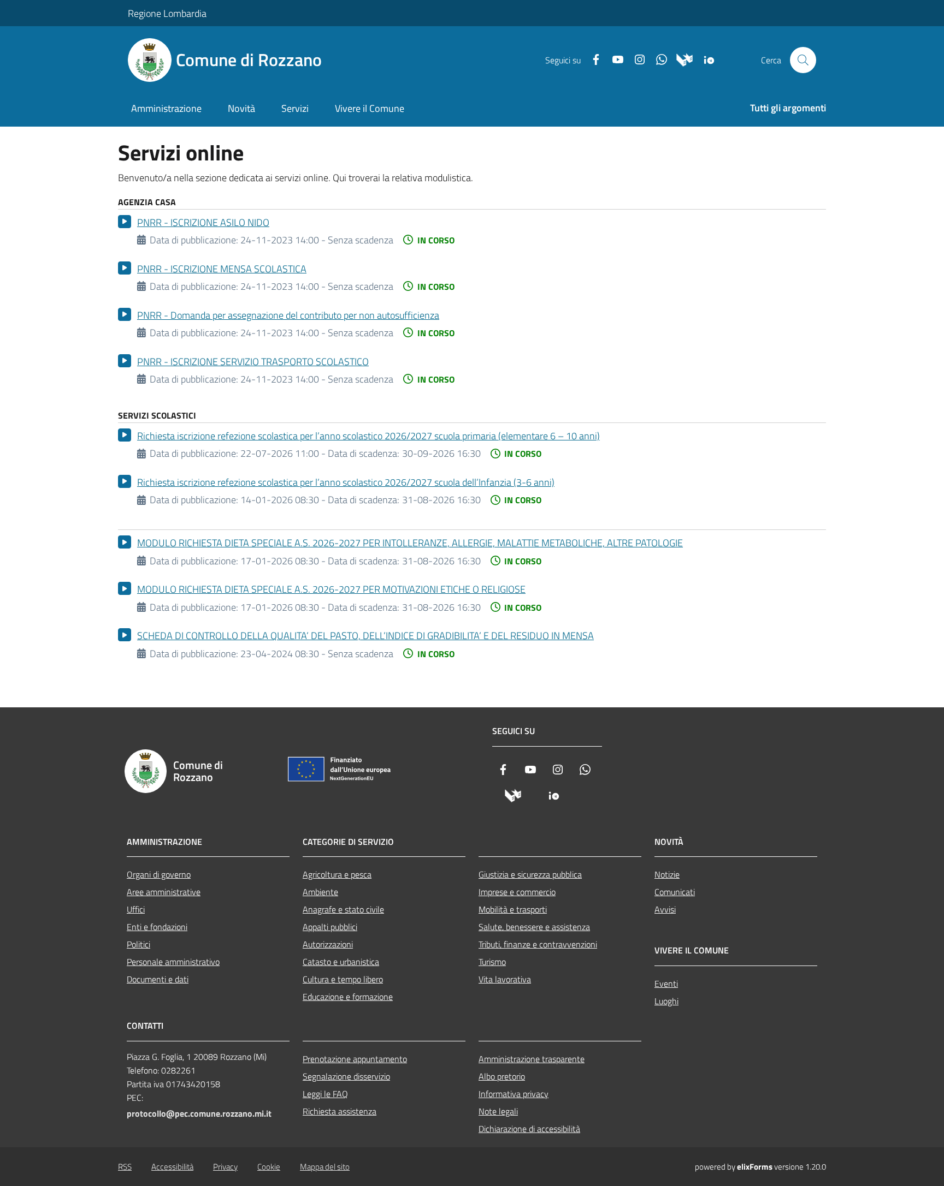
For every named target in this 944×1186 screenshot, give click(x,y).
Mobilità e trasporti (513, 909)
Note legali (498, 1111)
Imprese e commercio (517, 891)
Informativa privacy (513, 1093)
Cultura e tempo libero (343, 979)
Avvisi (665, 909)
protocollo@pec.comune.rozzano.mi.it (199, 1113)
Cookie (268, 1166)
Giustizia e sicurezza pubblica (530, 874)
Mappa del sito (325, 1166)
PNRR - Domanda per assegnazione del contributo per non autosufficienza (288, 315)
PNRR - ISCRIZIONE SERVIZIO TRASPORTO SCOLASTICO (253, 361)
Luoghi (666, 1001)
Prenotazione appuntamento (355, 1058)
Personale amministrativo (173, 961)
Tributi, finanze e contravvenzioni (538, 944)
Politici (138, 944)
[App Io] (705, 60)
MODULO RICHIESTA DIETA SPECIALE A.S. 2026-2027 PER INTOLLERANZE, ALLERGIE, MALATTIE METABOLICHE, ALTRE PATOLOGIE (410, 542)
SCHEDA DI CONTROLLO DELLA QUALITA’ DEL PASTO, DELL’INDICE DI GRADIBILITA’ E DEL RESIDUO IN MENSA (365, 635)
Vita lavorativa (505, 979)
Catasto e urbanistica (341, 961)
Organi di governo (159, 874)
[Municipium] (680, 60)
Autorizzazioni (328, 944)
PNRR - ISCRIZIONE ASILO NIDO (203, 222)
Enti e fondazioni (157, 926)
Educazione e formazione (348, 996)
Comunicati (674, 891)
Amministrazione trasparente (532, 1058)
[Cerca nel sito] (803, 60)
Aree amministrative (163, 891)
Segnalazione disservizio (346, 1076)
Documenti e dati (157, 979)
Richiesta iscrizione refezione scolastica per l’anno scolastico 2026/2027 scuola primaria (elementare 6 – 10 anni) (368, 435)
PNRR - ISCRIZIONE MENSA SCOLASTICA (221, 268)
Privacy (225, 1166)
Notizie (667, 874)
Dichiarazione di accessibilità (529, 1128)
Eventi (666, 983)
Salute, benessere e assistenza (534, 926)
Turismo (492, 961)
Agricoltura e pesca (337, 874)
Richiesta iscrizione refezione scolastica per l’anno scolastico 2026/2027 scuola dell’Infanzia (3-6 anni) (345, 482)
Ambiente (320, 891)
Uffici (136, 909)
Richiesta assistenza (339, 1111)
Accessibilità (172, 1166)
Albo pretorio (502, 1076)
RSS (125, 1166)
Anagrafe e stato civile (343, 909)
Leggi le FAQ (325, 1093)
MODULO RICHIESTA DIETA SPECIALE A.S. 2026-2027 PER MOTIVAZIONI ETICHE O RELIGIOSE (331, 589)
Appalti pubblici (330, 926)
